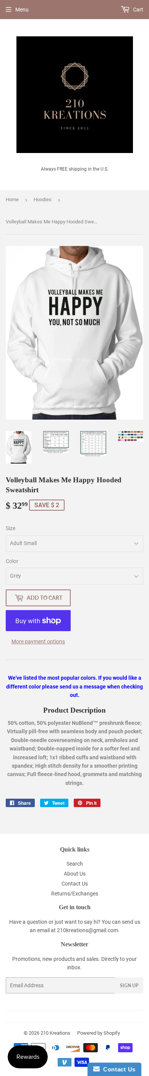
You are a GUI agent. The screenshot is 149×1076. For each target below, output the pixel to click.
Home (12, 199)
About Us (75, 874)
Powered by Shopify (98, 1033)
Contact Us (75, 884)
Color (12, 561)
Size (10, 528)
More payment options (38, 641)
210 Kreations (55, 1033)
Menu (22, 10)
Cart (137, 10)
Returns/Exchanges (74, 893)
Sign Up (129, 985)
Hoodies (43, 199)
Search (74, 864)
